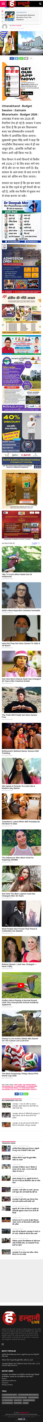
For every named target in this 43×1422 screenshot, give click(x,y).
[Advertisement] (21, 1280)
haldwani (17, 1400)
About (4, 1378)
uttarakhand (19, 1086)
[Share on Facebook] (12, 58)
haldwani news (29, 1085)
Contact (5, 1383)
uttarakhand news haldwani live (14, 1397)
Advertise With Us (9, 1381)
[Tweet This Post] (16, 58)
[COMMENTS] (31, 58)
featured (18, 1085)
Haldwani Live (24, 1413)
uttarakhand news (10, 1088)
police (25, 1403)
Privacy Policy (7, 1385)
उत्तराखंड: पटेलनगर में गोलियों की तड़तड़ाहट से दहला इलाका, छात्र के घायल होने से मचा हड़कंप (26, 1115)
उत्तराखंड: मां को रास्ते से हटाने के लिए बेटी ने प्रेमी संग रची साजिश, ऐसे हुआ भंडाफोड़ (25, 1124)
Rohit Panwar (17, 25)
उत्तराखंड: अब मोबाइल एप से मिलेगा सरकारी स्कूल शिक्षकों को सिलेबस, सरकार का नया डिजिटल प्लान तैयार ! (20, 1375)
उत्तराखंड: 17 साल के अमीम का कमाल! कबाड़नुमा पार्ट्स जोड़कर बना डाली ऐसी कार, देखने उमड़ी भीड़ (25, 1106)
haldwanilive (7, 1086)
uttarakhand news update (25, 1089)
